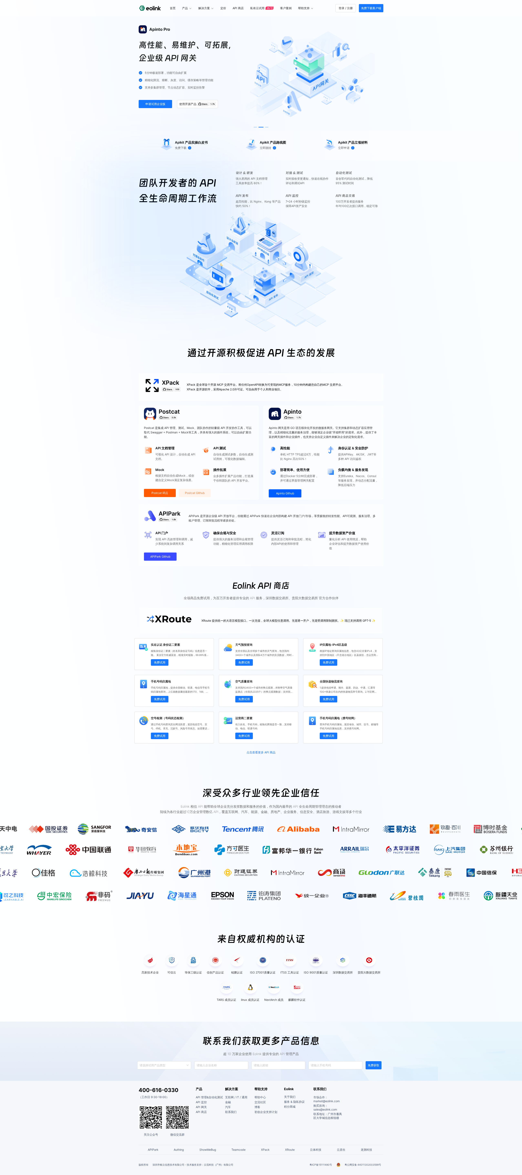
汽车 (228, 1107)
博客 (257, 1107)
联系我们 (231, 1112)
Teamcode (238, 1149)
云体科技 (315, 1149)
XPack (170, 382)
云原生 (341, 1149)
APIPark (169, 513)
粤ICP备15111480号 (321, 1164)
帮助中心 (260, 1097)
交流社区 (260, 1102)
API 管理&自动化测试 (209, 1097)
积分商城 (289, 1106)
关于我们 (289, 1097)
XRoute (290, 1149)
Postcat (169, 411)
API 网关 (201, 1107)
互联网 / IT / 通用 (236, 1097)
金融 (228, 1102)
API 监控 (201, 1102)
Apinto (292, 411)
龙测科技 (366, 1149)
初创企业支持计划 (265, 1112)
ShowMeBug (207, 1149)
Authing (179, 1149)
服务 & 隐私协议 (294, 1101)
